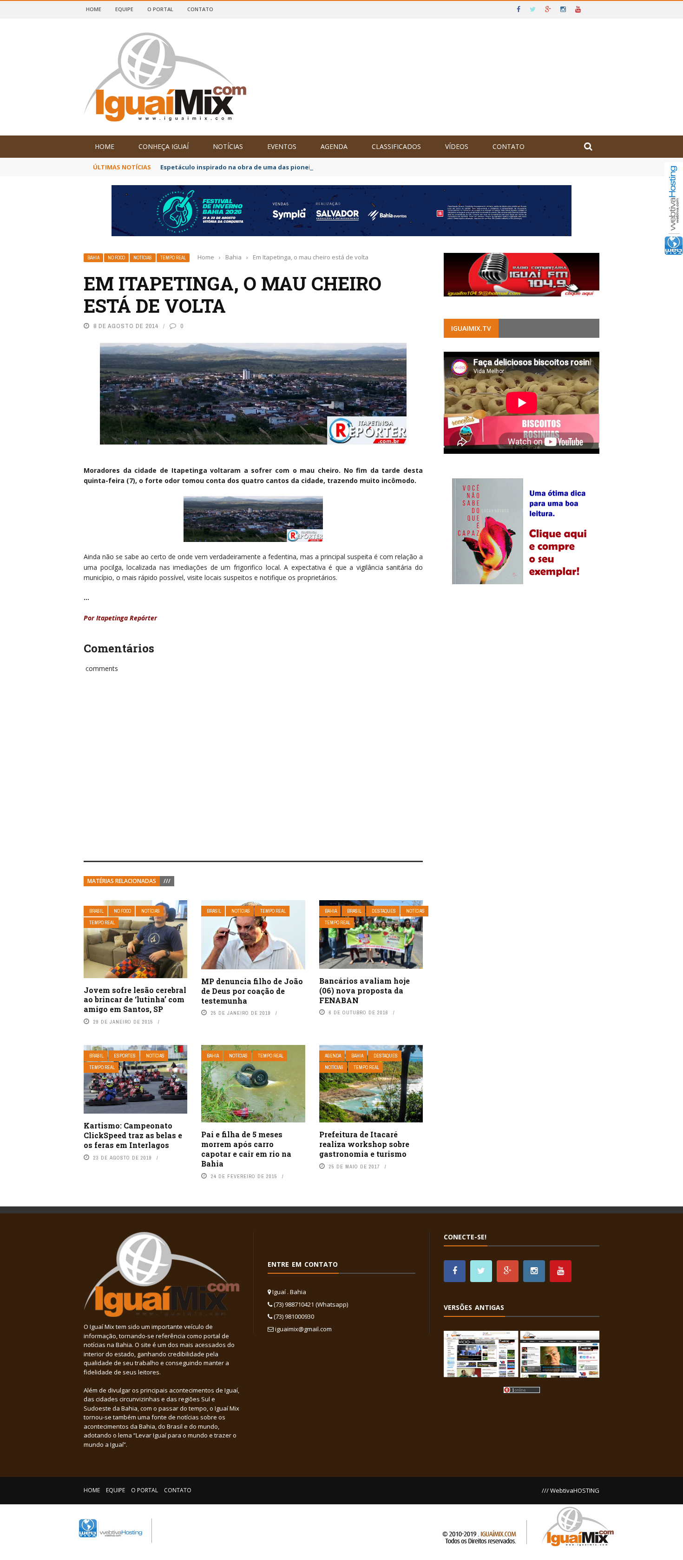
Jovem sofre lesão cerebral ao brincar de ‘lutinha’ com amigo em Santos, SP (135, 999)
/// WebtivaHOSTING (570, 1490)
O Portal (160, 9)
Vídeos (456, 146)
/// (167, 881)
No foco (116, 258)
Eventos (281, 146)
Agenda (334, 146)
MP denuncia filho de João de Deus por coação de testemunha (252, 991)
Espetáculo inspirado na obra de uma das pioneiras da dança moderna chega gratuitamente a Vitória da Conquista (340, 167)
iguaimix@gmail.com (303, 1329)
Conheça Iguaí (163, 146)
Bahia (93, 258)
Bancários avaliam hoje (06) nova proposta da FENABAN (364, 990)
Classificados (396, 146)
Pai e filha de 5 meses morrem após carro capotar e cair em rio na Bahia (246, 1148)
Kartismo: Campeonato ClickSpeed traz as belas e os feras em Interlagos (133, 1135)
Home (93, 9)
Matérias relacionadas (121, 881)
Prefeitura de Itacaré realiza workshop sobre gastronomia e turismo (364, 1144)
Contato (200, 9)
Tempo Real (173, 258)
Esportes (125, 1056)
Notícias (228, 146)
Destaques (384, 911)
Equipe (124, 9)
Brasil (96, 911)
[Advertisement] (253, 777)
